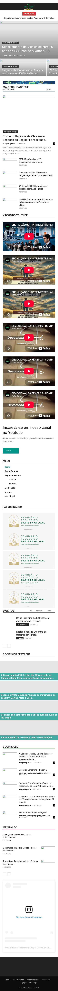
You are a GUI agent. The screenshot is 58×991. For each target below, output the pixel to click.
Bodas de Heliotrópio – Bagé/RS (33, 812)
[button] (4, 6)
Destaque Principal (10, 43)
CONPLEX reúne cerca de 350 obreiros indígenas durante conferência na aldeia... (36, 202)
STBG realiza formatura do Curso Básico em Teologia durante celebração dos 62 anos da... (37, 799)
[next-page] (9, 646)
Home (7, 980)
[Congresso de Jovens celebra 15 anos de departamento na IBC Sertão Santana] (23, 70)
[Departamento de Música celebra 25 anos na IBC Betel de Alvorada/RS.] (29, 40)
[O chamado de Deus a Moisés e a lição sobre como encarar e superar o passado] (48, 851)
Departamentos (22, 624)
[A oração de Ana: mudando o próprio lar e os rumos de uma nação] (48, 865)
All (31, 611)
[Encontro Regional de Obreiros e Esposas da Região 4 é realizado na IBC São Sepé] (29, 114)
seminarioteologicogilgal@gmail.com (34, 773)
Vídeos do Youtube (15, 215)
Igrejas (23, 983)
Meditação (46, 980)
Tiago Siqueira (8, 55)
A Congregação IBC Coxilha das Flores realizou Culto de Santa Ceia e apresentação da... (36, 757)
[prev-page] (4, 646)
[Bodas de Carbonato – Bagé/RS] (10, 773)
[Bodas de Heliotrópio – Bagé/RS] (10, 816)
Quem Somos (18, 980)
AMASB (39, 611)
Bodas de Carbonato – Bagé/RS (33, 770)
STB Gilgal (33, 983)
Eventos (20, 638)
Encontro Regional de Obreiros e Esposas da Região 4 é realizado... (25, 138)
